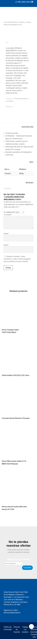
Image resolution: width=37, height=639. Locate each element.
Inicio (5, 22)
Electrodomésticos (13, 22)
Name (6, 233)
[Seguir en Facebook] (5, 613)
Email (6, 245)
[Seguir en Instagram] (9, 613)
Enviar (8, 268)
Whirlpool (9, 107)
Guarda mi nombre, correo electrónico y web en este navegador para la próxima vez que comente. (17, 259)
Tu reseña (8, 215)
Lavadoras (22, 22)
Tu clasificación (9, 212)
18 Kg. (21, 173)
